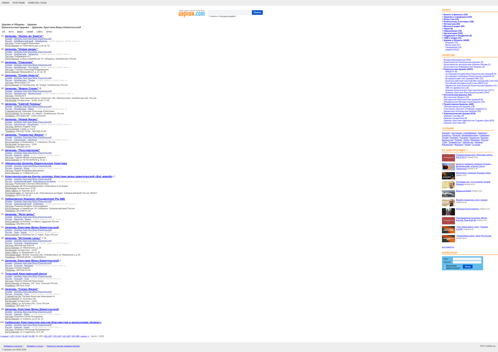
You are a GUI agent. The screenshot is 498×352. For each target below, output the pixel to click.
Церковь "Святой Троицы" (23, 103)
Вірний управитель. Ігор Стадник (471, 200)
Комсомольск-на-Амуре (44, 181)
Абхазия (446, 133)
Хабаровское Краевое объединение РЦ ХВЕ (35, 198)
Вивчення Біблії (463, 191)
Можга (28, 219)
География (448, 128)
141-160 (66, 336)
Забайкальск (41, 41)
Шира (26, 155)
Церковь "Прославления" (22, 150)
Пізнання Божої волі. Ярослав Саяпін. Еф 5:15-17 (474, 156)
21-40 (18, 336)
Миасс (31, 109)
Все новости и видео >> (455, 150)
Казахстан (474, 138)
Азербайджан (469, 133)
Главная (5, 2)
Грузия (445, 138)
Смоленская (20, 124)
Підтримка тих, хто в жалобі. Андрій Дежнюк (473, 183)
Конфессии (448, 55)
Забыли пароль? (453, 268)
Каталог (446, 10)
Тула (26, 279)
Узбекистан (467, 142)
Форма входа (449, 252)
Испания (464, 138)
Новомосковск (31, 243)
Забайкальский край (23, 41)
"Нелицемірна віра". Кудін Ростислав (473, 236)
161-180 (75, 336)
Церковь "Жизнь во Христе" (24, 35)
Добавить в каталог (13, 346)
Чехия (468, 145)
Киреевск (28, 265)
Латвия (458, 140)
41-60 (24, 336)
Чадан (24, 232)
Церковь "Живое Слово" (22, 88)
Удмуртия (18, 219)
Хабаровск (38, 204)
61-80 (31, 336)
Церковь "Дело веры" (20, 214)
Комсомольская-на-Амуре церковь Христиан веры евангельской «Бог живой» (59, 176)
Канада (484, 138)
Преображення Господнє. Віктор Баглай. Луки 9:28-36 (471, 219)
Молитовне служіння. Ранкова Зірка (473, 173)
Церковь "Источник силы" (23, 238)
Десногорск (33, 124)
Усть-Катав (33, 67)
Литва (466, 140)
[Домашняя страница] (40, 89)
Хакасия (18, 155)
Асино (27, 327)
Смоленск (32, 140)
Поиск (257, 12)
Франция (458, 145)
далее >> (85, 336)
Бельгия (456, 135)
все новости (448, 247)
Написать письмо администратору (63, 346)
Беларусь (446, 135)
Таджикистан (454, 142)
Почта (49, 31)
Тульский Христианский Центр (26, 273)
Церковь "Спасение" (19, 62)
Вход (467, 266)
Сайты (40, 31)
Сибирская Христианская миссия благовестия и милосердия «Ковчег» (53, 322)
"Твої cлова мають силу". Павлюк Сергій (472, 228)
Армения (482, 133)
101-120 (48, 336)
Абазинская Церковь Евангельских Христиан (36, 163)
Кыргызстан (447, 140)
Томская (18, 314)
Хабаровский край (22, 181)
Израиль (454, 138)
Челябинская (20, 54)
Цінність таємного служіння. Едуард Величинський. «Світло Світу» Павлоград (473, 166)
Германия (484, 135)
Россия (8, 41)
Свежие (29, 31)
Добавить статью (35, 346)
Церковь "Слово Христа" (22, 75)
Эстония (476, 145)
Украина (479, 142)
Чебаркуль (33, 54)
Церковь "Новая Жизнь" (21, 119)
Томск (26, 314)
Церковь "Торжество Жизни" (24, 134)
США (444, 142)
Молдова (475, 140)
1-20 (12, 336)
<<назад (4, 336)
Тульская (18, 243)
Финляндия (447, 145)
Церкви (8, 39)
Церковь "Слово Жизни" (21, 289)
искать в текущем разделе (223, 16)
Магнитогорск (34, 93)
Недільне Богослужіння (467, 209)
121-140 (57, 336)
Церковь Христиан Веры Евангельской (32, 39)
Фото (11, 31)
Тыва (16, 232)
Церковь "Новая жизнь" (21, 49)
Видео (20, 31)
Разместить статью (37, 2)
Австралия (456, 133)
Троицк (31, 80)
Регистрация (19, 2)
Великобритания (470, 135)
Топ (3, 31)
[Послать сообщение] (46, 135)
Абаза (26, 168)
